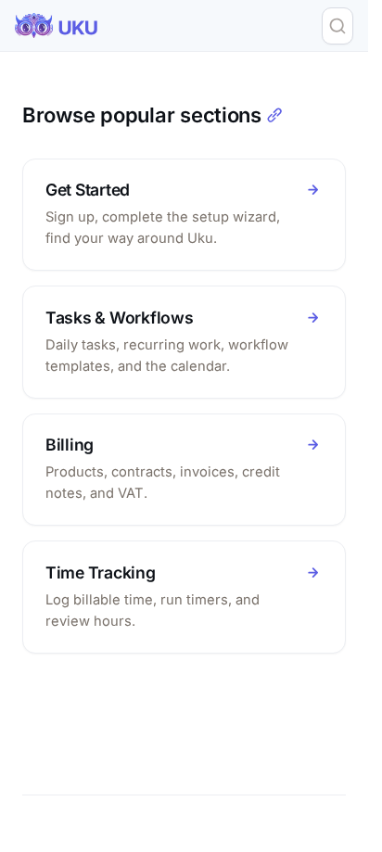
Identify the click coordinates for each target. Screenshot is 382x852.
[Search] (337, 26)
